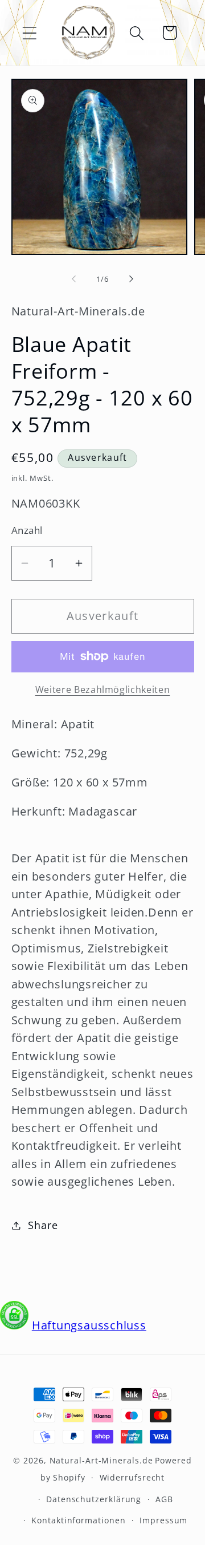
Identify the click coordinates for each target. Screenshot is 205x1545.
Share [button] (43, 1225)
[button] (29, 33)
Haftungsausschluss (89, 1325)
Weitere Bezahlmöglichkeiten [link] (102, 690)
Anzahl (27, 530)
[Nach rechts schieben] (131, 278)
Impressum (163, 1520)
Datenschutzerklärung (93, 1499)
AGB (164, 1499)
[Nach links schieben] (73, 278)
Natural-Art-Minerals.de (101, 1460)
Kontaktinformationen (78, 1520)
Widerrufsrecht (132, 1477)
